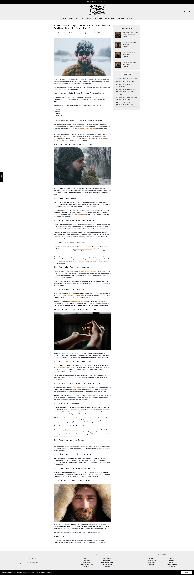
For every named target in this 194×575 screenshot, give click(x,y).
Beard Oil (87, 558)
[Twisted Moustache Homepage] (97, 9)
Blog (128, 18)
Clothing (98, 18)
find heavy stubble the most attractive (73, 295)
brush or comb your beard (70, 430)
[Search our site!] (185, 11)
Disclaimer (151, 562)
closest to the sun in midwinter (83, 249)
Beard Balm (87, 560)
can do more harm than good (82, 261)
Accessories (86, 18)
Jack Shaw (57, 540)
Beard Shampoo (107, 558)
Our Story (151, 564)
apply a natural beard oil (65, 367)
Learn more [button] (49, 572)
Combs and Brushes (107, 564)
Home (64, 18)
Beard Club (109, 18)
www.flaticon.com (41, 563)
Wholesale (172, 562)
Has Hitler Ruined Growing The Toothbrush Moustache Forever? (126, 92)
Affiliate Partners (172, 564)
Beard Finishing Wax (87, 564)
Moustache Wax (107, 560)
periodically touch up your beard (77, 301)
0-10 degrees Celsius (80, 214)
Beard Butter (86, 562)
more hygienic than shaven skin (87, 271)
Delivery (171, 560)
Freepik (31, 563)
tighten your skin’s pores (81, 417)
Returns (172, 558)
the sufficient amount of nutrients (86, 128)
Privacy (151, 558)
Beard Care (73, 18)
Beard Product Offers (107, 562)
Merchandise (107, 566)
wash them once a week (80, 387)
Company (120, 18)
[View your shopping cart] (189, 11)
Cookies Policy (151, 560)
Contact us (172, 566)
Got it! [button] (186, 572)
